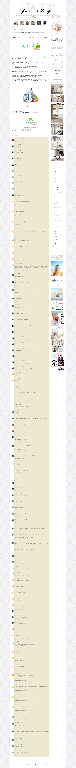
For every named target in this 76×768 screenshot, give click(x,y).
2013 (54, 176)
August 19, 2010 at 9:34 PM (21, 301)
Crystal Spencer (17, 169)
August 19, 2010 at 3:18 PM (21, 141)
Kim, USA (17, 229)
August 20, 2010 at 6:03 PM (21, 496)
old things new (54, 255)
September (55, 187)
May (54, 233)
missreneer (17, 673)
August (55, 189)
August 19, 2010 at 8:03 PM (21, 277)
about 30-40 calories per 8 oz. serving (32, 67)
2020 (54, 165)
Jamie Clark (17, 144)
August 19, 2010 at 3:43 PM (21, 166)
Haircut (54, 209)
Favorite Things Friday (23, 30)
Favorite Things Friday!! (57, 218)
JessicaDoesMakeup (18, 138)
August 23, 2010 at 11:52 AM (22, 581)
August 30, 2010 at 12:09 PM (22, 719)
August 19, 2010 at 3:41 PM (21, 154)
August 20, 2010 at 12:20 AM (22, 369)
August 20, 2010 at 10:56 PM (22, 538)
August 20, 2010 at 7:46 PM (21, 509)
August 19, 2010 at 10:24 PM (22, 333)
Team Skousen (17, 481)
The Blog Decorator (42, 764)
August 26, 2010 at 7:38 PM (21, 682)
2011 (54, 179)
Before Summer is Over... (57, 215)
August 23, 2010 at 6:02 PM (21, 606)
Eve (15, 603)
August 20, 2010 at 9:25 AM (21, 401)
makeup (56, 254)
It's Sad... (54, 197)
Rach (16, 560)
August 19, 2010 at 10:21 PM (22, 321)
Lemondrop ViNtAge (21, 725)
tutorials (61, 256)
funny (58, 252)
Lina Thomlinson (18, 609)
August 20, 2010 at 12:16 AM (22, 351)
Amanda (16, 238)
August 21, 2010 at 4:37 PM (21, 569)
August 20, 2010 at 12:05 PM (22, 432)
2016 (54, 171)
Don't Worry (55, 223)
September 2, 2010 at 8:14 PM (22, 748)
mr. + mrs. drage (18, 493)
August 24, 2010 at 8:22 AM (21, 624)
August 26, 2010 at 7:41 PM (21, 702)
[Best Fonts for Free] (39, 23)
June (54, 231)
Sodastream (32, 37)
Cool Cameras (55, 204)
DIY (52, 248)
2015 (54, 173)
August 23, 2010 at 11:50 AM (22, 575)
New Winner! (55, 221)
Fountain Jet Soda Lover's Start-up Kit (41, 79)
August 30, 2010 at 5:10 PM (21, 735)
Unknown (17, 372)
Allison (16, 656)
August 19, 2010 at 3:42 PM (21, 160)
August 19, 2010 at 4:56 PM (21, 235)
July (54, 229)
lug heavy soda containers (23, 61)
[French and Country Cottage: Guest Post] (22, 23)
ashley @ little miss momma (19, 311)
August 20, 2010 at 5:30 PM (21, 484)
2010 (54, 181)
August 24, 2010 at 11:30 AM (22, 647)
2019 (54, 166)
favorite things (55, 251)
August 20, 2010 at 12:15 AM (22, 339)
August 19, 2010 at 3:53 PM (21, 172)
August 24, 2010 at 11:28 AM (22, 638)
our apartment (60, 255)
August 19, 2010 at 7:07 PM (21, 260)
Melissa (16, 273)
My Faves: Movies (56, 190)
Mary (16, 296)
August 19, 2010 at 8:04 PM (21, 285)
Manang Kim (17, 234)
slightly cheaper (19, 63)
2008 (54, 243)
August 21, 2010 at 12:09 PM (22, 557)
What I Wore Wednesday (57, 220)
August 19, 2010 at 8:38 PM (21, 294)
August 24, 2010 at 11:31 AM (22, 653)
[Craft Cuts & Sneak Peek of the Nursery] (16, 23)
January (55, 239)
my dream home (60, 254)
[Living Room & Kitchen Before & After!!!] (33, 23)
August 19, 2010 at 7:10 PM (21, 270)
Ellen (16, 627)
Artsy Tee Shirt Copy (56, 225)
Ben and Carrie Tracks (19, 336)
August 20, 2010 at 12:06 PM (22, 451)
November (55, 184)
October (55, 186)
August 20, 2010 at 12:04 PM (22, 426)
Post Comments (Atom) (20, 761)
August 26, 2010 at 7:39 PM (21, 692)
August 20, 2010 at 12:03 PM (22, 420)
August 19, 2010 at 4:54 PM (21, 207)
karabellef (16, 505)
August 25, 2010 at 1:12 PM (21, 670)
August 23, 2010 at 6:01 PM (21, 600)
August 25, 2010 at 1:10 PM (21, 662)
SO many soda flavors (20, 66)
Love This (55, 195)
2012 (54, 178)
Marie (16, 722)
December (55, 182)
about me (55, 248)
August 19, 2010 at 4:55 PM (21, 227)
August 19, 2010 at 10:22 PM (22, 327)
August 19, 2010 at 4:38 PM (21, 197)
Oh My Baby (17, 462)
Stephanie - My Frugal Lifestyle (20, 435)
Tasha (16, 410)
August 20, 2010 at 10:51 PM (22, 530)
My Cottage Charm (18, 518)
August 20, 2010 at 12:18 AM (22, 357)
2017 (54, 170)
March (55, 236)
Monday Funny (56, 201)
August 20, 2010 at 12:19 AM (22, 363)
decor (58, 250)
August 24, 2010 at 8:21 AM (21, 612)
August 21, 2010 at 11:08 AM (22, 551)
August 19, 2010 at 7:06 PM (21, 248)
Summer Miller (17, 738)
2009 (54, 241)
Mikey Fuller (17, 244)
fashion (60, 250)
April (55, 234)
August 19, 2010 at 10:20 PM (22, 315)
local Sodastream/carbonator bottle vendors (35, 71)
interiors (53, 254)
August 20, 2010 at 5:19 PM (21, 466)
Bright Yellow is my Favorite (58, 192)
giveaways (16, 131)
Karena (16, 199)
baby (59, 248)
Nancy (16, 526)
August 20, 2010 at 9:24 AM (21, 388)
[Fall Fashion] (45, 23)
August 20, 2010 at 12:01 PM (22, 414)
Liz (15, 566)
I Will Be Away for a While (57, 213)
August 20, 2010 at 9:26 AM (21, 407)
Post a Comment (15, 758)
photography (57, 256)
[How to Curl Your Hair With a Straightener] (27, 23)
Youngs (16, 288)
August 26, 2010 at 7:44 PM (21, 712)
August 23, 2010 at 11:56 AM (22, 594)
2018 (54, 168)
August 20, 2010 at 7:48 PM (21, 515)
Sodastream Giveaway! (57, 203)
